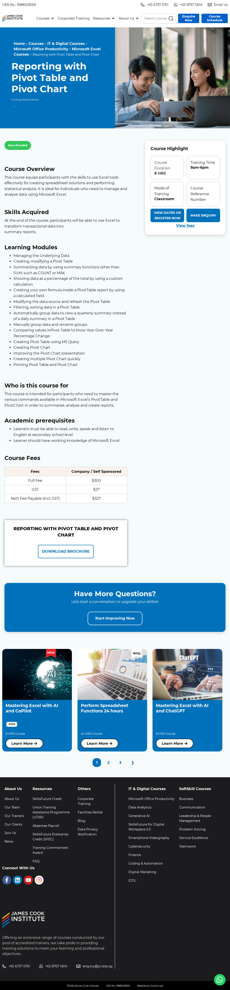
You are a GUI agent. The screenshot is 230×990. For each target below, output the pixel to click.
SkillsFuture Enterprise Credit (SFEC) (50, 836)
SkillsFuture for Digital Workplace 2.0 (146, 826)
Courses (36, 44)
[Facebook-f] (6, 880)
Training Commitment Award (50, 850)
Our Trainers (14, 816)
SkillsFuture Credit (47, 799)
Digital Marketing (142, 872)
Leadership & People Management (195, 818)
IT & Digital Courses (66, 44)
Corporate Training (86, 801)
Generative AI (139, 816)
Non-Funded (17, 145)
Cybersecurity (139, 846)
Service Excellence (193, 838)
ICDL (132, 880)
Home (19, 44)
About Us (11, 799)
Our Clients (13, 824)
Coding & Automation (145, 863)
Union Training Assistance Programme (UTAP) (51, 812)
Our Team (12, 807)
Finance (134, 855)
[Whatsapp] (220, 980)
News (8, 841)
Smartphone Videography (148, 838)
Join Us (10, 833)
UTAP (12, 724)
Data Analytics (139, 807)
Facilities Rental (90, 812)
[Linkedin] (17, 880)
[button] (45, 18)
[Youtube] (28, 880)
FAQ (36, 861)
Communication (192, 807)
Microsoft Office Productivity (41, 49)
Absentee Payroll (46, 826)
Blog (81, 821)
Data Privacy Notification (88, 831)
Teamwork (187, 846)
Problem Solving (192, 829)
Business (186, 799)
